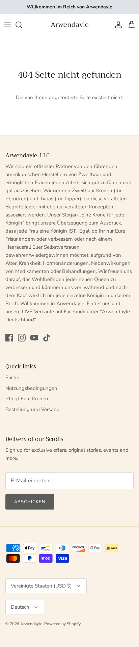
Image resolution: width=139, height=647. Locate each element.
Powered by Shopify (62, 623)
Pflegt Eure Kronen (26, 398)
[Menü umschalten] (7, 24)
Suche (12, 377)
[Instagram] (22, 337)
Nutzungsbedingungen (31, 388)
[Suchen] (22, 24)
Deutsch (20, 607)
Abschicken (30, 502)
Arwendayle (31, 623)
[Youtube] (34, 337)
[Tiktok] (47, 337)
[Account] (116, 24)
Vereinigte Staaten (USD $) (41, 585)
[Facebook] (9, 337)
